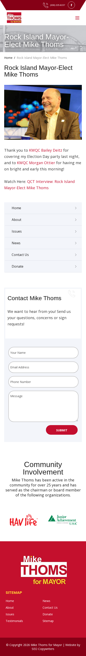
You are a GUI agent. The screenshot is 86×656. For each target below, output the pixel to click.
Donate (17, 266)
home (8, 58)
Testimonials (14, 621)
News (16, 243)
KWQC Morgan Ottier (36, 162)
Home (16, 208)
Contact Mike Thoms (34, 298)
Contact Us (20, 254)
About (16, 219)
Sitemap (14, 592)
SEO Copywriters (43, 649)
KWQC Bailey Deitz (45, 150)
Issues (17, 231)
